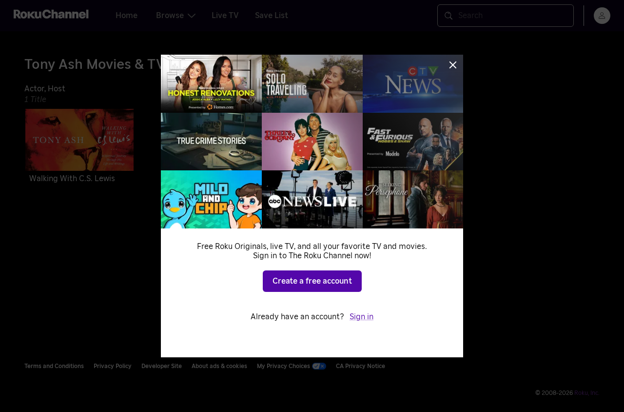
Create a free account (312, 281)
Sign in (361, 317)
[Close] (453, 65)
